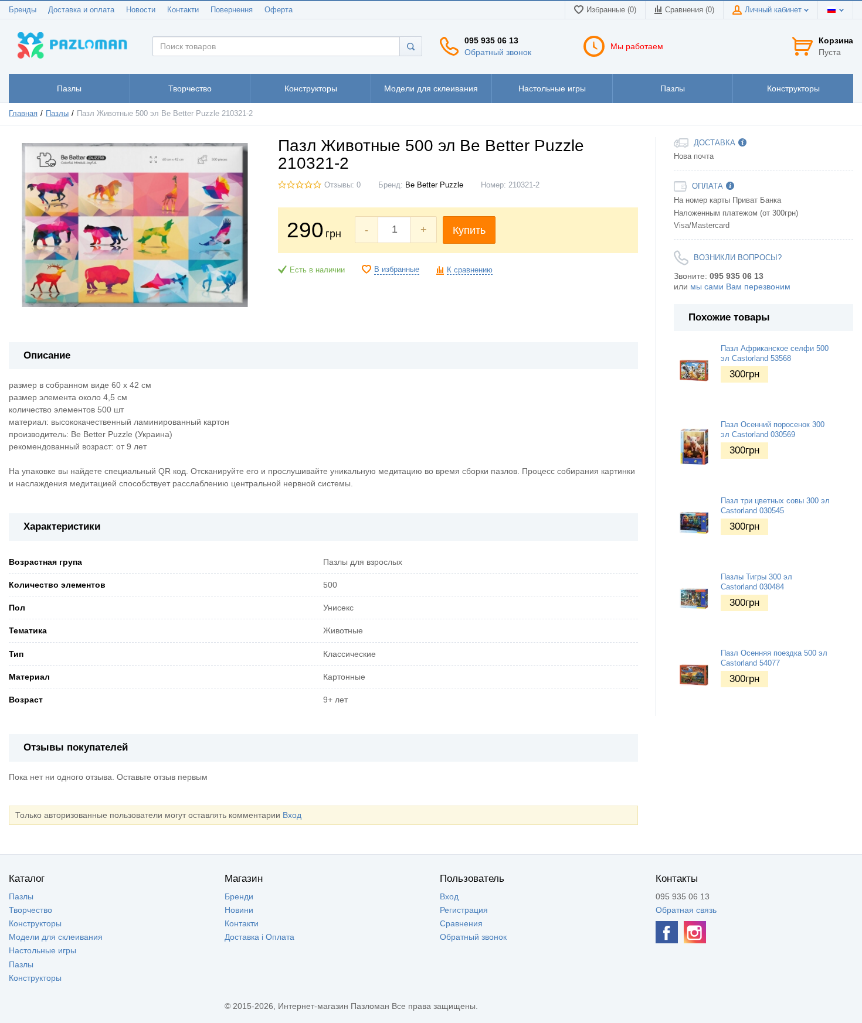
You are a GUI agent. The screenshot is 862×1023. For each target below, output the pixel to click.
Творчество (30, 910)
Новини (239, 910)
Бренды (22, 10)
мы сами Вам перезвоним (740, 286)
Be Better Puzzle (434, 185)
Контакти (183, 10)
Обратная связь (686, 910)
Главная (23, 114)
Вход (292, 815)
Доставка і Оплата (259, 937)
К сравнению (470, 270)
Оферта (278, 10)
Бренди (239, 896)
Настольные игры (42, 950)
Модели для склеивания (56, 937)
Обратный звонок (497, 52)
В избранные (396, 269)
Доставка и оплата (81, 10)
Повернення (232, 10)
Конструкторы (35, 923)
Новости (140, 10)
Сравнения (461, 923)
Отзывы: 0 (342, 185)
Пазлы (57, 114)
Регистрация (464, 910)
